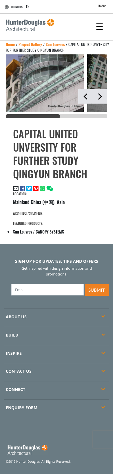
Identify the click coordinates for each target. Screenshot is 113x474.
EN (27, 6)
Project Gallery (30, 44)
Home (10, 44)
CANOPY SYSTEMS (50, 232)
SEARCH (102, 5)
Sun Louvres (55, 44)
